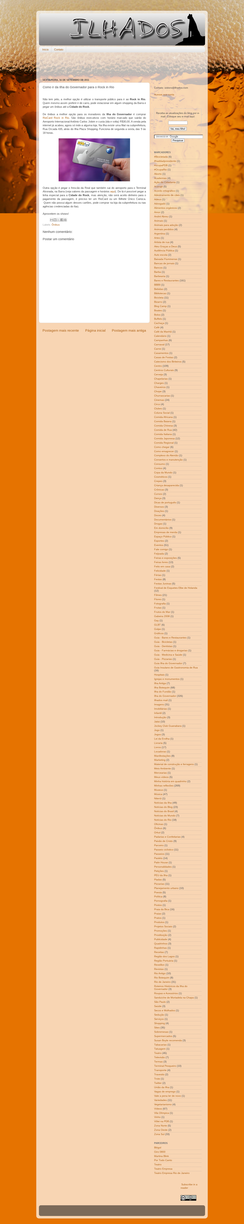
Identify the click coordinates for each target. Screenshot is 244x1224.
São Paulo (160, 1002)
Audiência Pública (164, 250)
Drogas (158, 523)
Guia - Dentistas (163, 646)
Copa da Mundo (163, 472)
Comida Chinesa (163, 425)
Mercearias (160, 772)
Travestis (159, 1074)
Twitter (158, 1083)
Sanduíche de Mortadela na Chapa (174, 997)
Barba (157, 272)
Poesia (158, 892)
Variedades (160, 1100)
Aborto (158, 174)
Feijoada (159, 553)
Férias (157, 575)
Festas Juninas (162, 583)
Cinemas (159, 400)
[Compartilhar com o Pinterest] (65, 220)
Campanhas (161, 340)
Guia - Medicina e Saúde (168, 654)
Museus (158, 790)
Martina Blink (161, 1156)
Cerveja (158, 374)
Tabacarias (160, 1044)
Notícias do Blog (163, 807)
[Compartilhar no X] (58, 220)
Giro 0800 (159, 1152)
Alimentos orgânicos (165, 208)
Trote (157, 1078)
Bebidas (158, 289)
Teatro (157, 1053)
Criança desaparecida (166, 485)
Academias (160, 178)
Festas (158, 579)
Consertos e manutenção (168, 459)
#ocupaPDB (161, 165)
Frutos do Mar (162, 612)
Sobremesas (161, 1032)
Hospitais (159, 674)
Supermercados (163, 1036)
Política (158, 896)
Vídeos (158, 1108)
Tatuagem (160, 1048)
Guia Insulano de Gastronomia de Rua (176, 667)
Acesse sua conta (164, 94)
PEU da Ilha (161, 875)
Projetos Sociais (163, 926)
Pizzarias (159, 884)
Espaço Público (162, 536)
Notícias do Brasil (164, 811)
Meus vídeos (161, 777)
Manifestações (162, 756)
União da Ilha (161, 1087)
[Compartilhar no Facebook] (62, 220)
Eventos (158, 545)
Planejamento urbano (166, 888)
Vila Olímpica (161, 1113)
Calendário (160, 336)
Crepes (158, 481)
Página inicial (95, 330)
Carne (157, 348)
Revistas (159, 969)
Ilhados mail (161, 700)
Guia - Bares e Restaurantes (170, 637)
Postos (158, 905)
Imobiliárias (160, 708)
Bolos (157, 314)
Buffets (158, 319)
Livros (157, 747)
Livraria (158, 743)
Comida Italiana (163, 434)
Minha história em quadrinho (170, 781)
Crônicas (159, 489)
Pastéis (158, 858)
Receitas (159, 952)
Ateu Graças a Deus (165, 246)
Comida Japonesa (164, 438)
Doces (157, 515)
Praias (157, 913)
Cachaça (159, 323)
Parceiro (159, 845)
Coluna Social (162, 413)
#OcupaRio (160, 169)
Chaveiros (160, 387)
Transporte (160, 1070)
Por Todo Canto (163, 1160)
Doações (159, 511)
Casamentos (161, 353)
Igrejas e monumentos (167, 679)
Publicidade (160, 939)
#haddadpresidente (165, 161)
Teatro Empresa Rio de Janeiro (172, 1173)
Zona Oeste (161, 1130)
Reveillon (159, 965)
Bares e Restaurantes (166, 280)
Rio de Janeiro (162, 982)
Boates (158, 310)
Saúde (157, 1006)
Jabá (157, 721)
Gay (156, 620)
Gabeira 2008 (162, 616)
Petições (159, 871)
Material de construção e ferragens (174, 764)
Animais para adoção (166, 225)
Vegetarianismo (163, 1104)
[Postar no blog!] (55, 220)
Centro (158, 366)
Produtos (159, 922)
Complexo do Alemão (166, 455)
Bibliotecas (160, 293)
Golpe (157, 629)
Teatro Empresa (163, 1168)
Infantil (158, 713)
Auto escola (160, 255)
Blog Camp (160, 306)
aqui (112, 191)
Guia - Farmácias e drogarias (170, 650)
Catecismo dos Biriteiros (167, 361)
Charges (159, 383)
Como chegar (162, 447)
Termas (158, 1061)
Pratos (157, 918)
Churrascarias (162, 395)
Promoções (160, 930)
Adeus (157, 199)
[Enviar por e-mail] (51, 220)
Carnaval (159, 344)
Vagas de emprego (165, 1091)
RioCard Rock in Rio (56, 117)
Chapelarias (161, 378)
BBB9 (157, 284)
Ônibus (56, 224)
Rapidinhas (160, 948)
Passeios (159, 854)
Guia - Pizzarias (163, 659)
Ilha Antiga (160, 683)
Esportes (159, 541)
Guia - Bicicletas (163, 642)
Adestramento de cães (167, 195)
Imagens (159, 704)
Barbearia (159, 276)
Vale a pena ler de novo (167, 1096)
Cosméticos (160, 477)
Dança (157, 498)
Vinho (157, 1117)
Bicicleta (158, 297)
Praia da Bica (161, 909)
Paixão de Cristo (163, 841)
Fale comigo (161, 549)
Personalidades (163, 866)
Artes (157, 238)
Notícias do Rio (162, 820)
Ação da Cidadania (165, 182)
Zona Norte (160, 1125)
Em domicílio (161, 528)
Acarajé (158, 186)
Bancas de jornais (164, 263)
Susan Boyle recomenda (168, 1040)
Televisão (159, 1057)
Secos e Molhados (164, 1010)
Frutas (157, 607)
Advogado (160, 203)
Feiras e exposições (165, 558)
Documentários (162, 519)
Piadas (158, 879)
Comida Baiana (162, 421)
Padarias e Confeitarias (167, 836)
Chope (158, 391)
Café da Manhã (163, 331)
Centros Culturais (164, 370)
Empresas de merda (165, 532)
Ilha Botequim (162, 687)
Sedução (159, 1014)
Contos (158, 468)
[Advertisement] (122, 66)
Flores (157, 599)
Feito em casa (162, 566)
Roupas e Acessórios (166, 993)
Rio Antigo (160, 973)
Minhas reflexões (163, 785)
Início (45, 49)
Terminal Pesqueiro (165, 1066)
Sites (157, 1027)
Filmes (158, 595)
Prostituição (160, 935)
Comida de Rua (163, 430)
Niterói (157, 798)
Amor (157, 212)
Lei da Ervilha (162, 738)
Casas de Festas (163, 357)
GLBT (157, 625)
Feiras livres (161, 562)
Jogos (157, 734)
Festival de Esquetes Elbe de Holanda (175, 588)
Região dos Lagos (164, 956)
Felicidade (160, 570)
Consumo (159, 464)
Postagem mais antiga (129, 330)
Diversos (159, 506)
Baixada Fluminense (165, 259)
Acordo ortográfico (164, 191)
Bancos (158, 267)
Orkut (157, 832)
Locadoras (160, 751)
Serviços (159, 1019)
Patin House (161, 862)
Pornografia (160, 901)
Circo (157, 404)
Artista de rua (161, 242)
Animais (158, 220)
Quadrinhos (160, 943)
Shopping (159, 1023)
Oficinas (158, 824)
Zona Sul (159, 1134)
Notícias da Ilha (163, 802)
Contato (58, 49)
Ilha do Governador (165, 696)
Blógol (157, 1147)
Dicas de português (165, 502)
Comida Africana (163, 417)
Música (158, 794)
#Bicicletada (161, 156)
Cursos (158, 494)
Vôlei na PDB (161, 1121)
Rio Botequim (161, 977)
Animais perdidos (164, 229)
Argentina (159, 233)
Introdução (160, 717)
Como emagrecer (164, 451)
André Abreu (161, 216)
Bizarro (158, 302)
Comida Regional (164, 442)
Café (157, 327)
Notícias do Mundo (164, 815)
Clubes (158, 408)
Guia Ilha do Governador (168, 663)
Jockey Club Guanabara (167, 726)
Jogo (157, 730)
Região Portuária (163, 960)
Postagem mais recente (61, 330)
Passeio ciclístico (163, 849)
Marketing (159, 760)
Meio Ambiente (162, 768)
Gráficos (159, 633)
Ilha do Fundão (162, 691)
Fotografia (160, 603)
